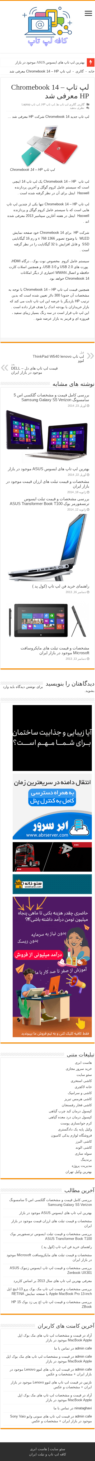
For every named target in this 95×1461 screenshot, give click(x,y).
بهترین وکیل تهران (78, 1172)
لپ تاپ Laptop (31, 104)
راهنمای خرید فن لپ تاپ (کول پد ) (60, 586)
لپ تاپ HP (48, 104)
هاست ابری (83, 1063)
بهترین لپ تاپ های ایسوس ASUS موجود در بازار (50, 62)
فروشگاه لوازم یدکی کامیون (71, 1135)
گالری (79, 71)
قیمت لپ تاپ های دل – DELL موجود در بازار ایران (34, 369)
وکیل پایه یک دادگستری (75, 1129)
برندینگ (86, 1160)
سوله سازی (83, 1154)
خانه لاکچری (83, 1087)
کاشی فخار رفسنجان (77, 1105)
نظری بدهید (77, 107)
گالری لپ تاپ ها (66, 104)
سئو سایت (84, 1075)
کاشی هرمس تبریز (78, 1099)
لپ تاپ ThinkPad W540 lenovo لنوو (58, 357)
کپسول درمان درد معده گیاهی (70, 1117)
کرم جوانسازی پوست (76, 1123)
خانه (91, 71)
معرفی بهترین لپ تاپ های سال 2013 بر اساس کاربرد (52, 1281)
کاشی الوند (83, 1147)
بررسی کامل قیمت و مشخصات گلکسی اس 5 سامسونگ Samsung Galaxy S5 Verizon (51, 397)
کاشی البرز (84, 1141)
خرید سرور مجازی (79, 1069)
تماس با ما (62, 1348)
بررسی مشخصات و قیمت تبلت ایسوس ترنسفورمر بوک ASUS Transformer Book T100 (49, 501)
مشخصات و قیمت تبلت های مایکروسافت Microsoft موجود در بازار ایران (55, 650)
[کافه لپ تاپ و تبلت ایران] (47, 26)
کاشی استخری (81, 1081)
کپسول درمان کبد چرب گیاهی (70, 1111)
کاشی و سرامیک (80, 1093)
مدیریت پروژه (82, 1166)
